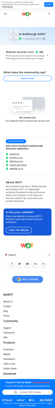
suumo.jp (14, 154)
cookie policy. (7, 7)
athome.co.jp (16, 161)
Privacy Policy (31, 405)
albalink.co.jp (16, 168)
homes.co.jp (16, 157)
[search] (49, 13)
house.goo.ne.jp (18, 165)
